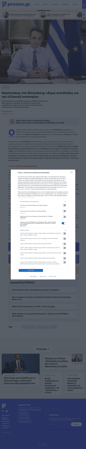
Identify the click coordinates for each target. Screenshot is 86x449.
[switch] (64, 205)
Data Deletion (33, 276)
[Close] (72, 172)
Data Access (43, 276)
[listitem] (43, 201)
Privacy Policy (52, 276)
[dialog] (43, 225)
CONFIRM (31, 270)
